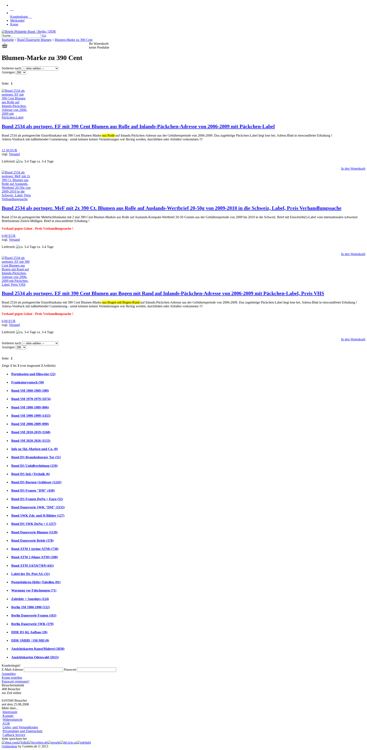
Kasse (14, 24)
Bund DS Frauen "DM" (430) (33, 490)
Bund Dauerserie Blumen (34, 40)
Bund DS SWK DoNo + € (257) (33, 524)
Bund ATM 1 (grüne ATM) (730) (34, 549)
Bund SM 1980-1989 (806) (30, 407)
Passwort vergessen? (15, 681)
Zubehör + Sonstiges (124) (30, 599)
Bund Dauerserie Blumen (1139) (34, 532)
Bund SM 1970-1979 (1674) (31, 399)
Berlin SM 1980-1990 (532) (30, 607)
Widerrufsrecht (12, 719)
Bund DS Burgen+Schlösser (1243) (36, 482)
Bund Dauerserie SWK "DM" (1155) (38, 507)
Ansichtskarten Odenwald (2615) (35, 657)
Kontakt (8, 716)
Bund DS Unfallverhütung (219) (34, 465)
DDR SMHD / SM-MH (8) (30, 640)
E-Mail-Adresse (12, 669)
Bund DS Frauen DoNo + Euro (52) (37, 499)
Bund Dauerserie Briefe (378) (32, 540)
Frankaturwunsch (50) (27, 382)
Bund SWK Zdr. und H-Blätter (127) (37, 515)
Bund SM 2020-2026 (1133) (30, 440)
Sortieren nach (12, 68)
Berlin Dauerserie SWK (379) (32, 624)
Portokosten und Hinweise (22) (33, 374)
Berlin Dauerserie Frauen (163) (33, 615)
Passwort (70, 669)
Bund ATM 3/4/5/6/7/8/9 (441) (32, 565)
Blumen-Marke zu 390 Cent (73, 40)
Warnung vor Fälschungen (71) (33, 590)
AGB (6, 723)
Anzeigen (9, 72)
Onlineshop (9, 746)
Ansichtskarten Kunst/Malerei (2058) (37, 649)
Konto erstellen (12, 677)
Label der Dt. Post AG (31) (30, 574)
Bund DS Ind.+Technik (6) (30, 474)
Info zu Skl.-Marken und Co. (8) (34, 449)
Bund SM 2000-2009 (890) (30, 424)
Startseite (8, 40)
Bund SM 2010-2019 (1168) (30, 432)
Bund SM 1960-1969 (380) (30, 390)
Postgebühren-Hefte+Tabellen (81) (36, 582)
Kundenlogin (21, 16)
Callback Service (14, 735)
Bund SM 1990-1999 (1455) (31, 415)
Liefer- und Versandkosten (20, 727)
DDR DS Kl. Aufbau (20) (29, 632)
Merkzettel (17, 20)
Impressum (10, 712)
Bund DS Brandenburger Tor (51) (36, 457)
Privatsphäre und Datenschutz (22, 731)
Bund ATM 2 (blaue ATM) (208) (34, 557)
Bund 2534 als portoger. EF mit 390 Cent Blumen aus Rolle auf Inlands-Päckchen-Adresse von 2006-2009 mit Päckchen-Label (138, 126)
